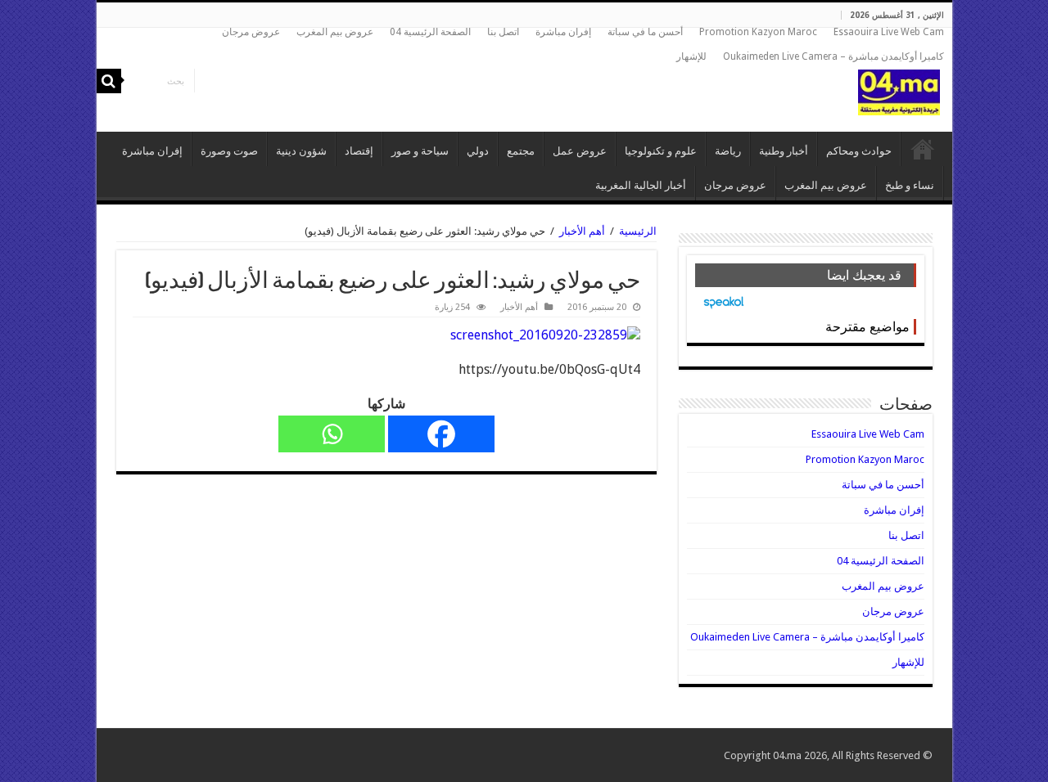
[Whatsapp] (331, 434)
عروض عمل (580, 151)
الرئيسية (922, 149)
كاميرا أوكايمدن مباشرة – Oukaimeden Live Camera (833, 56)
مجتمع (521, 151)
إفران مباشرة (563, 32)
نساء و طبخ (909, 185)
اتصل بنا (503, 32)
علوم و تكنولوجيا (661, 151)
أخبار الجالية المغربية (640, 185)
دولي (478, 151)
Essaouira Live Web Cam (888, 32)
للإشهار (691, 56)
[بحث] (109, 81)
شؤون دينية (301, 151)
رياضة (728, 151)
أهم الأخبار (582, 231)
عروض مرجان (251, 32)
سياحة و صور (420, 151)
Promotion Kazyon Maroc (758, 32)
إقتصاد (359, 151)
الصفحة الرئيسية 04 (430, 32)
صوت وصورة (229, 151)
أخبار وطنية (783, 151)
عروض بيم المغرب (334, 32)
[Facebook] (441, 434)
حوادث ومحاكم (859, 151)
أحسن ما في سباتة (645, 32)
